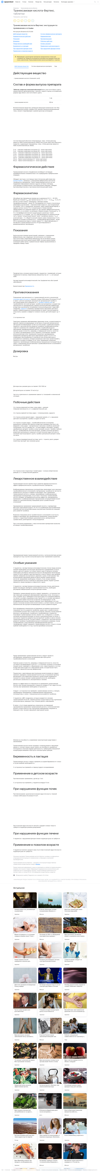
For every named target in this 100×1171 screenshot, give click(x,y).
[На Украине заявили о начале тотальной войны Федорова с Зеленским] (50, 1155)
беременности (29, 286)
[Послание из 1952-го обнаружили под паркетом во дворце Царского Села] (50, 929)
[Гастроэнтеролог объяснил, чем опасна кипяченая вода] (50, 1080)
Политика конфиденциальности (90, 1169)
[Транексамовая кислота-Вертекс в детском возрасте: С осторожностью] (22, 20)
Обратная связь (63, 1169)
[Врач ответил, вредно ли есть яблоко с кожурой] (75, 1055)
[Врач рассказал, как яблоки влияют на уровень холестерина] (75, 929)
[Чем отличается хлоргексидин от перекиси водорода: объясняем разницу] (50, 1130)
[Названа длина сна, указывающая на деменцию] (25, 904)
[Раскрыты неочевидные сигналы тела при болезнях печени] (50, 954)
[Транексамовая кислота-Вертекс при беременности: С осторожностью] (14, 20)
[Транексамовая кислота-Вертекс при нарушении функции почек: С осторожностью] (29, 20)
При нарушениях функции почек (22, 48)
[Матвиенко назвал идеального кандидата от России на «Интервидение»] (75, 1155)
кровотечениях (18, 180)
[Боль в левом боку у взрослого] (75, 1130)
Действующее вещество (20, 34)
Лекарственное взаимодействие (22, 43)
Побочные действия (46, 41)
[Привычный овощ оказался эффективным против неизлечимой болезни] (25, 1080)
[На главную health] (8, 2)
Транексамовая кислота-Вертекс (29, 8)
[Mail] (2, 2)
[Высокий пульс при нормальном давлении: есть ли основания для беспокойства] (75, 1004)
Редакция (38, 1169)
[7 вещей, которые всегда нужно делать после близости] (50, 1004)
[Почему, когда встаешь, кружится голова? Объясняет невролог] (75, 979)
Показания (16, 39)
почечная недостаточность (21, 299)
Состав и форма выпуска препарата (51, 34)
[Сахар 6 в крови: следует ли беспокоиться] (75, 954)
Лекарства (16, 8)
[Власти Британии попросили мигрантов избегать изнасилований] (75, 1105)
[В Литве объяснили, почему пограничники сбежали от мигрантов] (50, 904)
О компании (7, 1169)
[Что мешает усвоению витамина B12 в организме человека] (25, 1055)
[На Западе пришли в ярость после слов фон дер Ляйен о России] (50, 979)
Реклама (13, 1169)
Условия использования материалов (49, 1169)
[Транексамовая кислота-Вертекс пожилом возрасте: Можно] (32, 20)
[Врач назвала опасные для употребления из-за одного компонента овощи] (25, 1105)
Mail (2, 1169)
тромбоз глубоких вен (45, 302)
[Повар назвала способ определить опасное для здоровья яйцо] (25, 954)
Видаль (38, 864)
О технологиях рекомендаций (75, 1169)
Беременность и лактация (20, 46)
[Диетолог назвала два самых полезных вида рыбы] (75, 904)
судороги (23, 308)
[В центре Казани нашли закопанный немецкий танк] (50, 1029)
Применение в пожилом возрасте (23, 51)
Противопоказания (46, 39)
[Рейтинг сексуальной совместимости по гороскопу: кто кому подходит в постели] (75, 1029)
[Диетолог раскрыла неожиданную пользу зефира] (25, 979)
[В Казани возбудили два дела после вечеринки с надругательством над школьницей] (50, 1105)
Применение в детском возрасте (50, 46)
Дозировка (16, 41)
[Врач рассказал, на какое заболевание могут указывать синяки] (25, 1029)
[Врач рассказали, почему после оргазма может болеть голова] (50, 1055)
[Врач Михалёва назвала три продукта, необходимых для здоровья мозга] (25, 1155)
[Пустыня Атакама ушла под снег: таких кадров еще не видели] (25, 1130)
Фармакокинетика (46, 36)
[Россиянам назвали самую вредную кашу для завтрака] (75, 1080)
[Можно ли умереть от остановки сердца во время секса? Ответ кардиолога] (25, 929)
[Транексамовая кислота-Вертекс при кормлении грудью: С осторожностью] (18, 20)
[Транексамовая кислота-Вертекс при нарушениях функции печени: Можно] (25, 20)
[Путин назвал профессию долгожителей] (25, 1004)
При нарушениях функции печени (50, 48)
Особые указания (46, 43)
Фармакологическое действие (22, 36)
